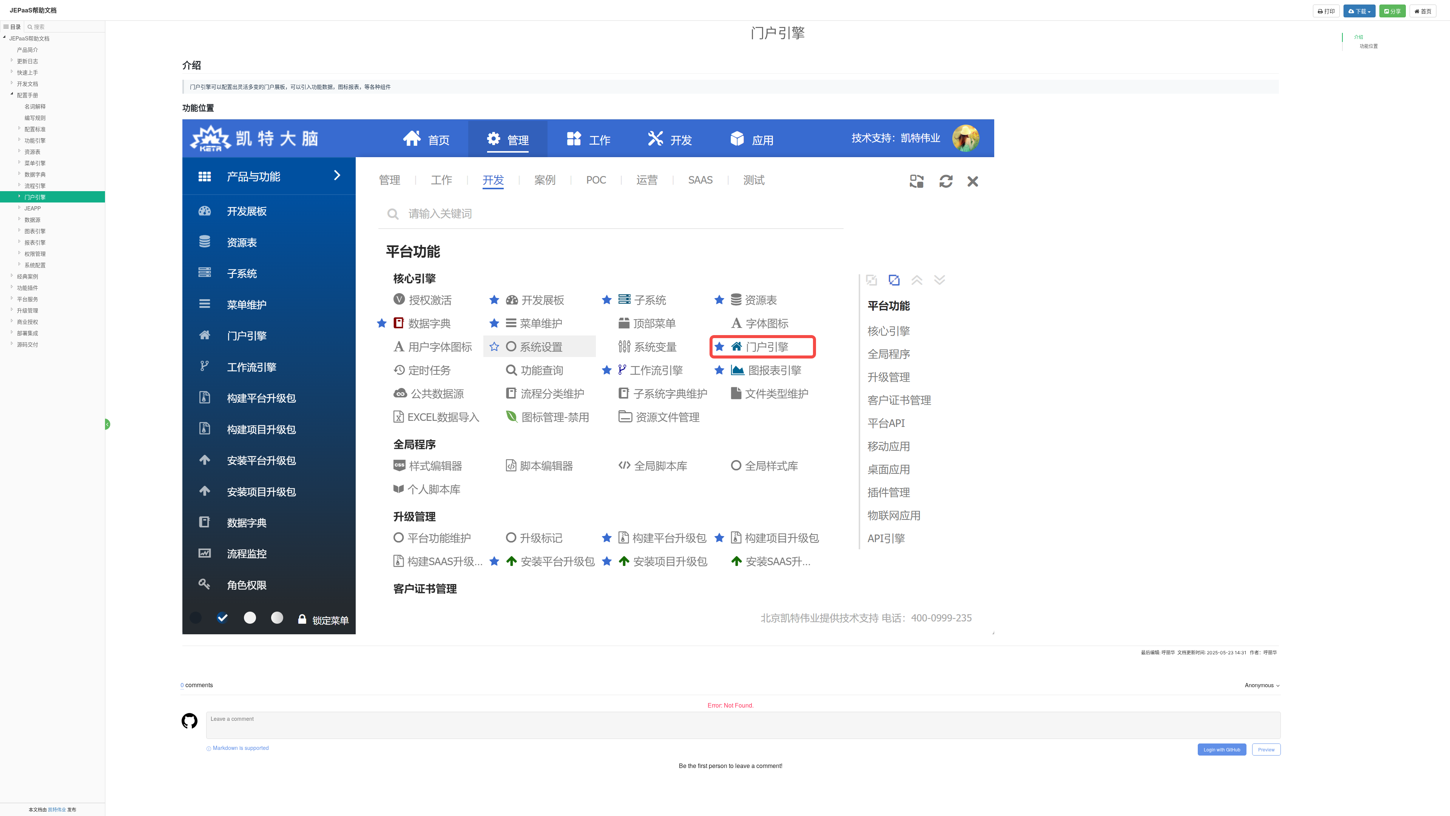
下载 (1361, 11)
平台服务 (27, 299)
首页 (1425, 11)
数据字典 (35, 174)
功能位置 (1369, 46)
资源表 (32, 151)
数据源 (32, 219)
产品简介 (27, 49)
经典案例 (27, 276)
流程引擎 (35, 185)
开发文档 (27, 83)
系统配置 (35, 265)
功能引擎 (35, 140)
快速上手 (27, 72)
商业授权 (27, 321)
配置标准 (35, 129)
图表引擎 (35, 231)
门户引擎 (35, 197)
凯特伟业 (57, 809)
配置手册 (27, 95)
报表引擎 (35, 242)
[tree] (52, 191)
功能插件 (27, 287)
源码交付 (27, 344)
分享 (1395, 11)
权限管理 (35, 253)
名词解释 (35, 106)
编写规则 (35, 117)
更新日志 (27, 61)
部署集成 (27, 333)
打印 (1329, 11)
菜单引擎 (35, 163)
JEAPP (33, 208)
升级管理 (27, 310)
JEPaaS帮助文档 (33, 10)
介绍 (1358, 37)
